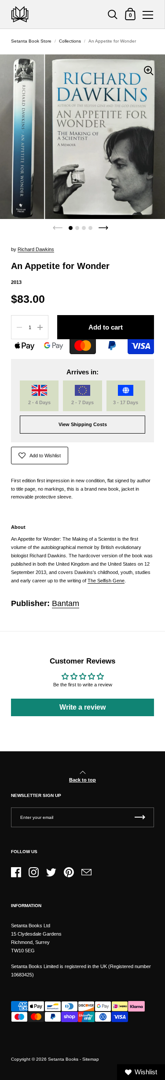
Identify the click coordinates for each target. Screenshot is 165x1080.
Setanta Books (63, 1059)
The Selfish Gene (106, 580)
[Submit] (140, 817)
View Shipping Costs (83, 424)
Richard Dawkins (36, 249)
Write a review (82, 707)
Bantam (65, 603)
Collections (70, 41)
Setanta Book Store (31, 41)
